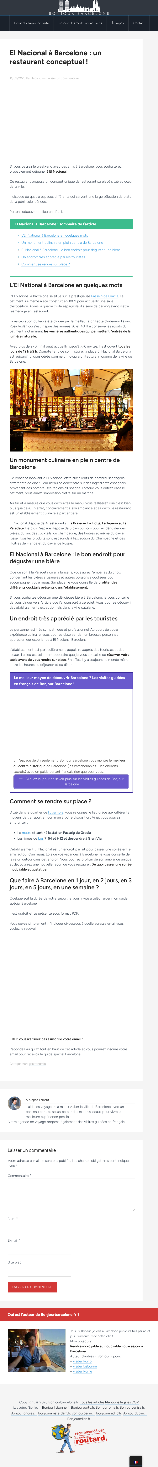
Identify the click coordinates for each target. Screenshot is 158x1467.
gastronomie (37, 1064)
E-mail (14, 1240)
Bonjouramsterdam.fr (54, 1413)
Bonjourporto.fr (82, 1407)
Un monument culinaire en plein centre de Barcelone (62, 242)
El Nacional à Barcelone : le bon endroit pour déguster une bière (70, 250)
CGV (135, 1402)
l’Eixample (55, 812)
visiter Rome (82, 1371)
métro (26, 833)
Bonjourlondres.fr (24, 1413)
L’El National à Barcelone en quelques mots (54, 235)
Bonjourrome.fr (107, 1407)
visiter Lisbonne (85, 1366)
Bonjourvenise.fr (132, 1407)
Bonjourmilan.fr (78, 1419)
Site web (14, 1262)
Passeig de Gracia (104, 296)
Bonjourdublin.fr (135, 1413)
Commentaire (19, 1176)
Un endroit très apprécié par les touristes (53, 257)
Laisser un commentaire (63, 78)
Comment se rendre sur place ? (45, 264)
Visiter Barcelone (79, 7)
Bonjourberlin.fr (83, 1413)
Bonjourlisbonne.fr (56, 1407)
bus (41, 838)
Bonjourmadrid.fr (108, 1413)
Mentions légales (118, 1402)
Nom (13, 1219)
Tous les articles (92, 1402)
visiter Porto (82, 1361)
